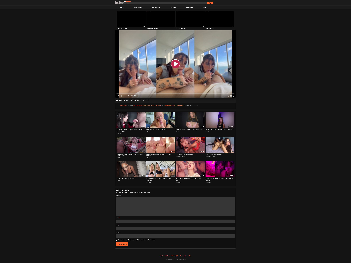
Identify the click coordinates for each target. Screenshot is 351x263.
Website (118, 232)
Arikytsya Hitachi (176, 105)
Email (118, 225)
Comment (119, 195)
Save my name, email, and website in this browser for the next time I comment (137, 240)
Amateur (141, 105)
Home (121, 7)
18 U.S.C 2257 (174, 256)
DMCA (167, 256)
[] (210, 3)
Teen (159, 105)
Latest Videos (138, 7)
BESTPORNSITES (156, 7)
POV (156, 105)
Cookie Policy (183, 256)
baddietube (123, 105)
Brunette (151, 105)
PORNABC (173, 7)
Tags (204, 7)
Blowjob (146, 105)
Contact (162, 256)
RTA (190, 256)
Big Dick (135, 105)
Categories (189, 7)
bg (182, 105)
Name (118, 218)
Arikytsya (168, 105)
